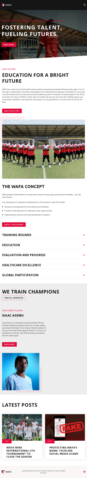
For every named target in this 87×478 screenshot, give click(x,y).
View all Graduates (13, 298)
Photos (77, 5)
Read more (9, 45)
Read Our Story (12, 111)
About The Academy (13, 225)
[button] (84, 5)
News (7, 441)
